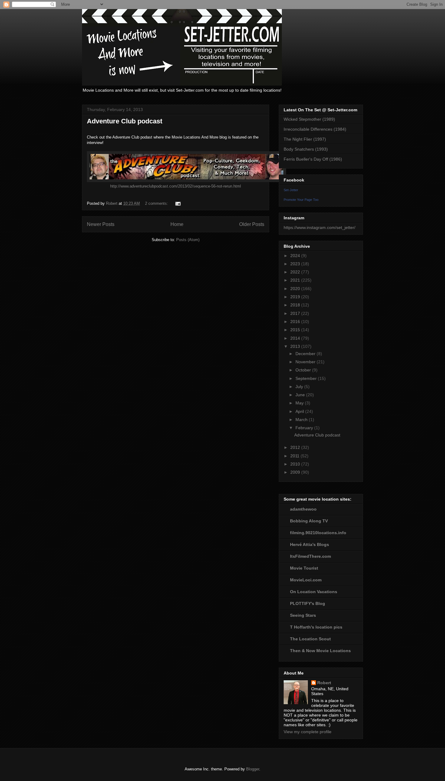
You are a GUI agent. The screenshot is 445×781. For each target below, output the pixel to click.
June (300, 394)
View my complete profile (307, 731)
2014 (295, 338)
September (306, 378)
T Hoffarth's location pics (316, 627)
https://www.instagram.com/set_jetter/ (319, 227)
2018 (295, 304)
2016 (295, 321)
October (303, 370)
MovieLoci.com (305, 579)
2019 (295, 296)
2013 (295, 346)
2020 (295, 288)
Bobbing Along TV (309, 520)
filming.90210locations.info (318, 532)
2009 (295, 472)
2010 (295, 464)
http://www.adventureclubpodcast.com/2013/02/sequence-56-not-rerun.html (175, 186)
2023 (295, 263)
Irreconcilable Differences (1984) (315, 129)
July (299, 386)
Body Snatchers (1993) (306, 149)
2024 (295, 255)
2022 (295, 272)
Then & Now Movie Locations (320, 650)
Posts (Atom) (187, 239)
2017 (295, 313)
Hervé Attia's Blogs (309, 544)
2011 (295, 455)
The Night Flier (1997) (305, 139)
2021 (295, 280)
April (300, 411)
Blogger (252, 769)
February (304, 427)
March (302, 419)
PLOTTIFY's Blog (307, 603)
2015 (295, 329)
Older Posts (251, 224)
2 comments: (157, 203)
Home (176, 224)
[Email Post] (177, 203)
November (306, 361)
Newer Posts (100, 224)
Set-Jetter (291, 190)
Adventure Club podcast (124, 121)
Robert (324, 682)
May (300, 402)
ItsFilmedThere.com (310, 556)
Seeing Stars (303, 615)
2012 (295, 447)
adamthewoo (303, 509)
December (306, 353)
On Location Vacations (313, 591)
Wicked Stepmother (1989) (309, 119)
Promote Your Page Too (301, 199)
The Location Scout (310, 638)
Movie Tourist (304, 568)
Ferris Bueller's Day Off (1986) (313, 159)
